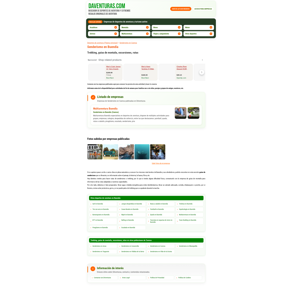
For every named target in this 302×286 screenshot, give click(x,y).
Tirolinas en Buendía (185, 204)
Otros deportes (191, 34)
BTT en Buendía (97, 220)
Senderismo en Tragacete (100, 251)
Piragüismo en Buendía (100, 227)
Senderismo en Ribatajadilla (188, 246)
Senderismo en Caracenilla (130, 246)
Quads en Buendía (156, 215)
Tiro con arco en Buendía (100, 209)
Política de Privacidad (157, 278)
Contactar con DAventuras (102, 278)
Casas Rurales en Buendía (129, 209)
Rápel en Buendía (127, 215)
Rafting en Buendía (127, 220)
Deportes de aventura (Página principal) (102, 43)
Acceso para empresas (203, 9)
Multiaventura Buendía (105, 108)
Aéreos (92, 34)
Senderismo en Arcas (99, 246)
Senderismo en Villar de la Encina (161, 251)
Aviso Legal (126, 278)
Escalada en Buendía (128, 227)
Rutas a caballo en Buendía (159, 204)
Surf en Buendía (97, 204)
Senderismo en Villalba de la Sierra (132, 251)
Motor (187, 27)
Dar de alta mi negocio (180, 9)
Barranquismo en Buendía (100, 215)
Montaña (125, 27)
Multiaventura (127, 34)
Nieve (155, 27)
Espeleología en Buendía (187, 209)
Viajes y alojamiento (161, 34)
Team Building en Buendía (187, 220)
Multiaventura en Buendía (187, 215)
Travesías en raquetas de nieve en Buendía (161, 221)
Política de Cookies (184, 278)
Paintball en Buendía (157, 209)
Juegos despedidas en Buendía (131, 204)
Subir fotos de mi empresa (161, 163)
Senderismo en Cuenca (128, 43)
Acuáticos (93, 27)
